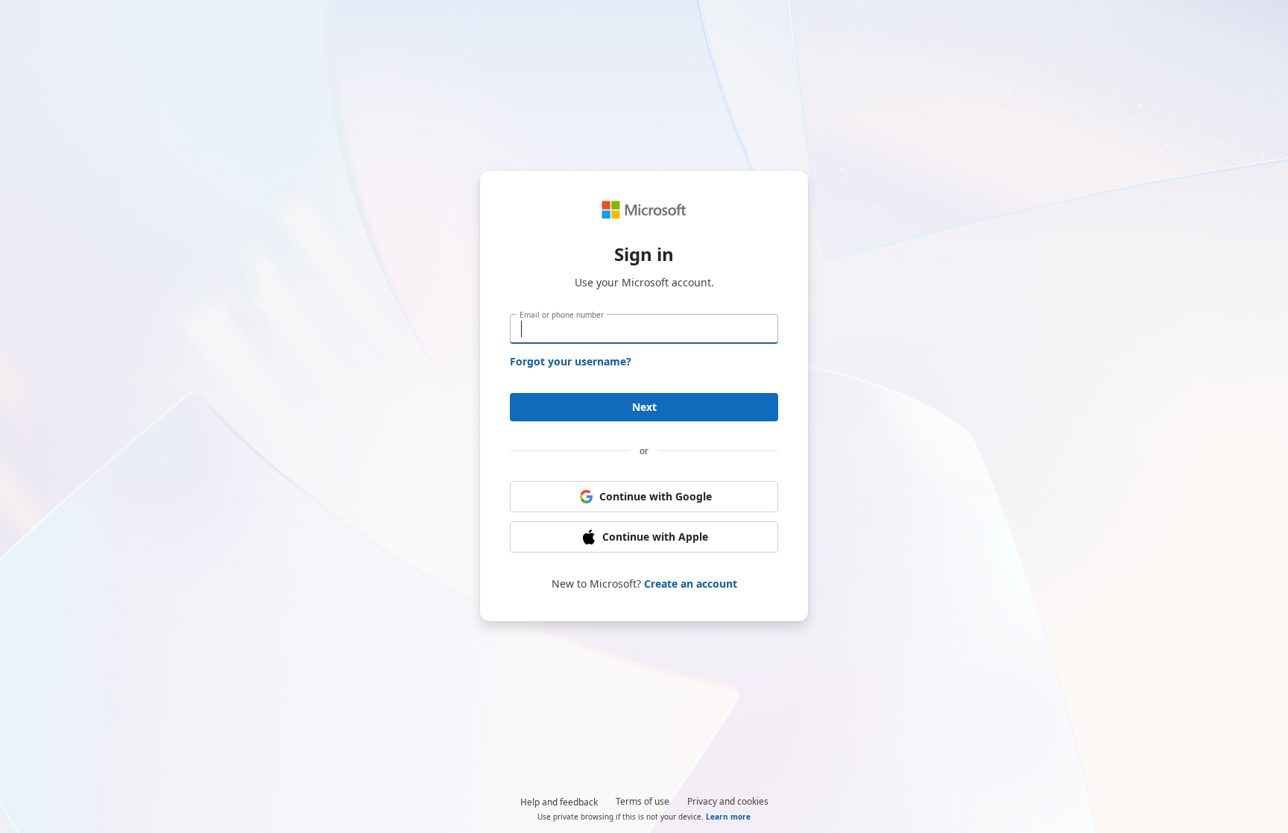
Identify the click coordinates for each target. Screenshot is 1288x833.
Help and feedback (559, 802)
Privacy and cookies (727, 801)
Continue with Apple (655, 536)
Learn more (728, 816)
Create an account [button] (690, 583)
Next (644, 407)
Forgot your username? (570, 361)
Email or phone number (562, 314)
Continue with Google (655, 496)
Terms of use (642, 801)
